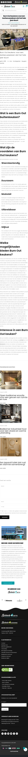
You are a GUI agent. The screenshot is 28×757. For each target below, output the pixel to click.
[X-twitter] (3, 2)
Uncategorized (15, 23)
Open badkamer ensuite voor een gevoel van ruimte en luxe (13, 397)
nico (11, 61)
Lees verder (3, 403)
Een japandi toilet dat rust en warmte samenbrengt (13, 463)
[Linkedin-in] (11, 2)
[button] (2, 600)
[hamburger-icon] (2, 7)
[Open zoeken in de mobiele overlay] (14, 10)
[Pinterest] (5, 2)
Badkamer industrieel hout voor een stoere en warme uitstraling (13, 431)
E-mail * (3, 702)
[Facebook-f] (1, 2)
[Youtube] (7, 2)
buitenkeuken (21, 69)
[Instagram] (9, 2)
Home (9, 23)
